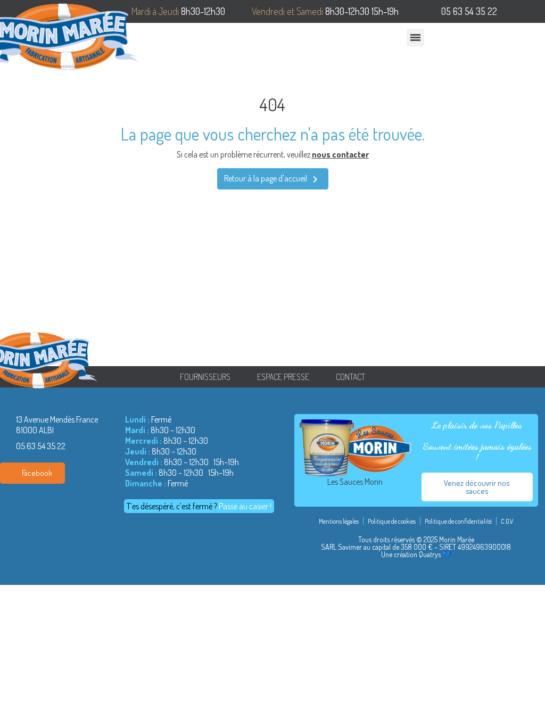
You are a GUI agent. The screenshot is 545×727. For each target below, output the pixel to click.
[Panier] (516, 40)
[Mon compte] (535, 40)
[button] (491, 40)
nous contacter (340, 154)
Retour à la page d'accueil (272, 179)
